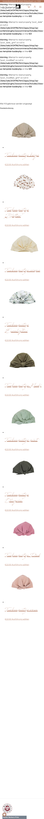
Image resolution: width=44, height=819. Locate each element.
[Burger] (40, 7)
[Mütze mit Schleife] (11, 7)
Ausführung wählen (20, 164)
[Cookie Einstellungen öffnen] (4, 816)
